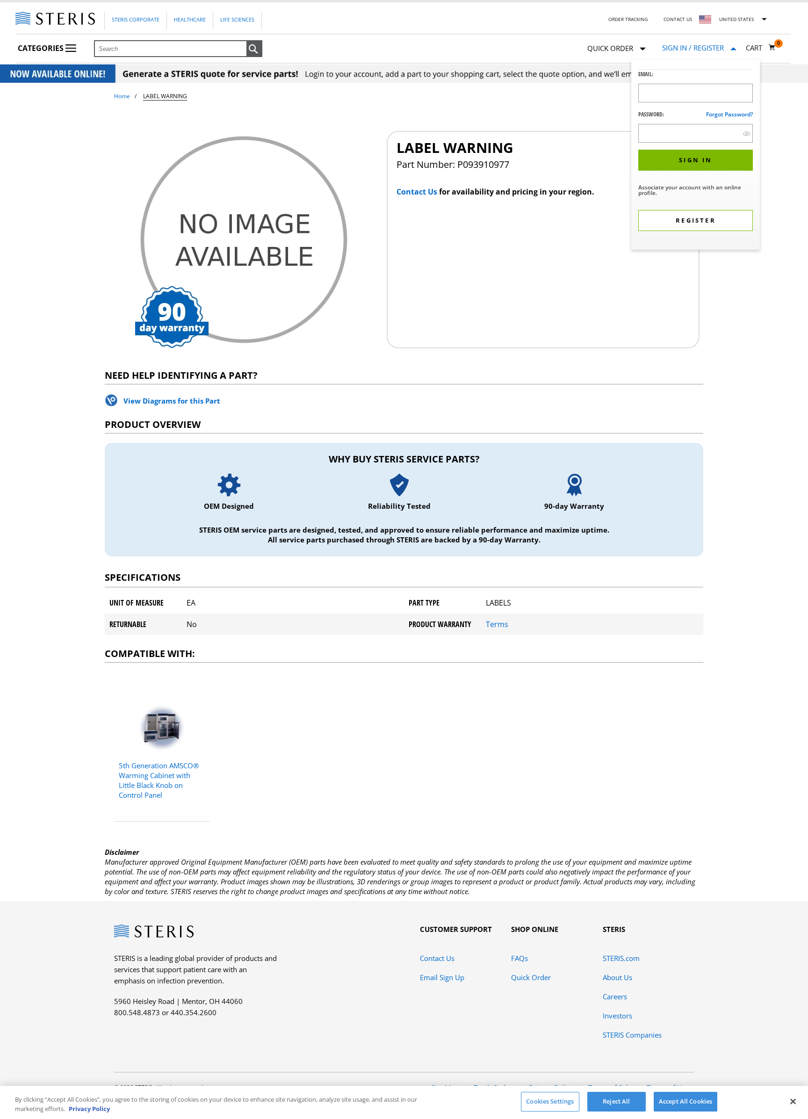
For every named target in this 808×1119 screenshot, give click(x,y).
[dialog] (695, 156)
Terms (497, 624)
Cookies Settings (550, 1101)
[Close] (793, 1101)
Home (122, 96)
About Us (617, 977)
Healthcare (190, 19)
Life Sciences (237, 19)
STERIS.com (621, 958)
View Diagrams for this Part (171, 400)
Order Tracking (628, 19)
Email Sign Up (442, 977)
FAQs (519, 958)
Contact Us (678, 19)
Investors (617, 1015)
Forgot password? (729, 114)
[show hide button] (746, 133)
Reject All (616, 1101)
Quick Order (531, 977)
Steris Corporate (135, 19)
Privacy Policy (89, 1109)
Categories (41, 48)
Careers (615, 996)
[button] (254, 49)
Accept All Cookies (685, 1101)
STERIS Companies (632, 1035)
